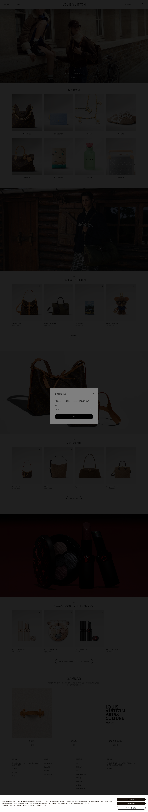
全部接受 (131, 799)
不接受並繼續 (131, 804)
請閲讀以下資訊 (42, 806)
